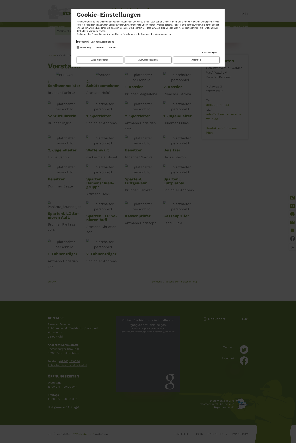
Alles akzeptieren (99, 60)
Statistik (112, 47)
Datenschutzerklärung (102, 41)
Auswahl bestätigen (148, 60)
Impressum (83, 41)
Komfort (99, 47)
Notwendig (85, 47)
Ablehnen (196, 60)
